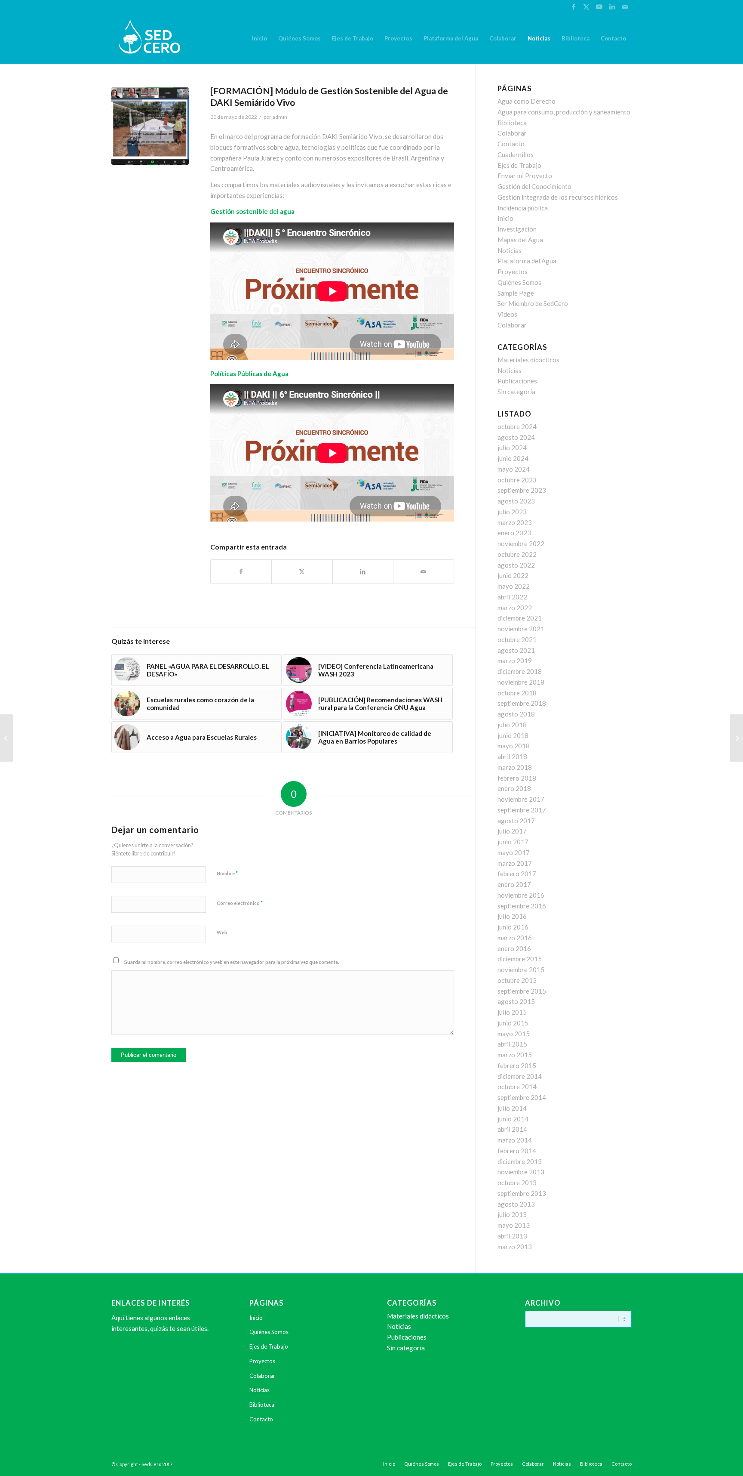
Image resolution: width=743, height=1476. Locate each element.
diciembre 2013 (519, 1161)
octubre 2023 (517, 480)
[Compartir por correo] (423, 572)
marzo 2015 (514, 1055)
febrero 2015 (516, 1065)
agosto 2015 (516, 1001)
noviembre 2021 (520, 629)
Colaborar (512, 133)
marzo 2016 (514, 938)
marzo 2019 (514, 660)
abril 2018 (512, 756)
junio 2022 (512, 575)
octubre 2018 (517, 693)
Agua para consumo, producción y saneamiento (563, 112)
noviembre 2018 (520, 682)
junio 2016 (512, 927)
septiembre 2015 (521, 991)
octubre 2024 (517, 426)
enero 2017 (514, 884)
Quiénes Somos (519, 282)
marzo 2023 (514, 522)
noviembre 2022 (520, 543)
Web (222, 932)
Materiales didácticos (528, 360)
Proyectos (512, 271)
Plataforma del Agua (526, 261)
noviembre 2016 (520, 895)
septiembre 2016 (521, 906)
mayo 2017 (513, 852)
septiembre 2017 (521, 810)
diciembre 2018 (519, 671)
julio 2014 (512, 1108)
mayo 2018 (513, 746)
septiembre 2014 (521, 1097)
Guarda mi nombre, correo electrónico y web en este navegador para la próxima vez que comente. (231, 962)
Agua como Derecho (526, 101)
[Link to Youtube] (599, 6)
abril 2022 (512, 597)
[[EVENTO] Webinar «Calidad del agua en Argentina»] (736, 738)
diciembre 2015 (519, 959)
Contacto (511, 144)
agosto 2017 (516, 820)
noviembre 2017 (520, 799)
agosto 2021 (516, 650)
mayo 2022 (513, 586)
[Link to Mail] (625, 6)
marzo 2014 (514, 1140)
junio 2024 (512, 458)
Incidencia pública (522, 208)
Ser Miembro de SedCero (532, 303)
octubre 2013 (517, 1182)
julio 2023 (512, 512)
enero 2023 (514, 533)
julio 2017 (512, 831)
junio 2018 (512, 735)
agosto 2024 (516, 437)
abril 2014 (512, 1129)
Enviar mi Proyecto (524, 175)
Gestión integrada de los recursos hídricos (557, 197)
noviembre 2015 (520, 969)
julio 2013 (512, 1214)
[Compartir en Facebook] (241, 572)
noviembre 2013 (520, 1172)
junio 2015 (512, 1023)
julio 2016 (512, 916)
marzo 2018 (514, 767)
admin (279, 117)
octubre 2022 (517, 554)
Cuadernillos (515, 154)
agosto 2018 (516, 714)
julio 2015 (512, 1012)
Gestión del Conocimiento (534, 186)
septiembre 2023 (521, 490)
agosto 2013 (516, 1204)
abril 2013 (512, 1236)
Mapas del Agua (520, 240)
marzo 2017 (514, 863)
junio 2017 (512, 842)
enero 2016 (514, 948)
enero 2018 (514, 788)
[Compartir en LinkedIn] (363, 572)
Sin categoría (516, 391)
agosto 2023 (516, 501)
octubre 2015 (517, 980)
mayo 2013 (513, 1225)
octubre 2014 (517, 1086)
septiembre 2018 (521, 703)
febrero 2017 (516, 873)
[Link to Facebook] (573, 6)
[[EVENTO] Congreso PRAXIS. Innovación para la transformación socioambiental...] (6, 738)
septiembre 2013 (521, 1193)
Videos (507, 314)
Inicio (505, 218)
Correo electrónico (240, 902)
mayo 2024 (513, 469)
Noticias (509, 250)
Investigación (517, 229)
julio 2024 (512, 447)
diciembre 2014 (519, 1076)
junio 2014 (512, 1119)
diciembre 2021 (519, 618)
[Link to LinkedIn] (612, 6)
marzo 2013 (514, 1247)
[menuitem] (259, 38)
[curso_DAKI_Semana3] (150, 126)
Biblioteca (512, 123)
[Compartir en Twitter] (302, 572)
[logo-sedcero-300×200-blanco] (149, 38)
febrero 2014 (516, 1151)
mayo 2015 (513, 1034)
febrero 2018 (516, 778)
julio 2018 (512, 725)
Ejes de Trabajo (519, 165)
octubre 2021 (517, 639)
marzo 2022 (514, 607)
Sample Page (515, 293)
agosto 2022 (516, 565)
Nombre (227, 873)
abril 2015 (512, 1044)
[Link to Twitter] (586, 6)
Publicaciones (517, 381)
